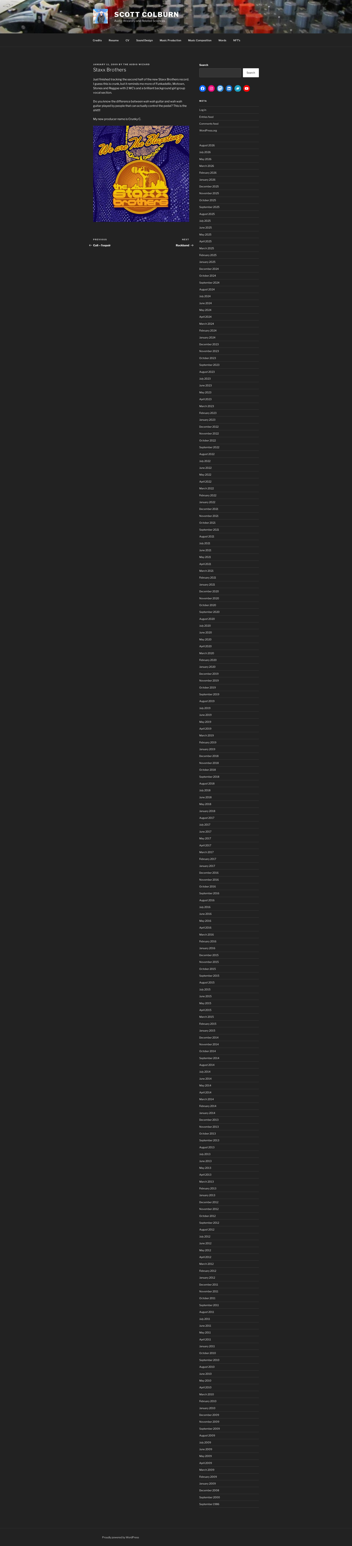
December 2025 (209, 186)
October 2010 (207, 1353)
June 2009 (205, 1449)
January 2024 (207, 337)
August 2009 (207, 1435)
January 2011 (207, 1346)
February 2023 (208, 412)
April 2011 (205, 1339)
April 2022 (205, 481)
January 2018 (207, 811)
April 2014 (205, 1092)
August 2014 (206, 1064)
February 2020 (208, 659)
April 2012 (205, 1257)
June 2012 (205, 1243)
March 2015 (206, 1016)
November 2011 (208, 1291)
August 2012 (206, 1229)
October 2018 (207, 769)
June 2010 (205, 1373)
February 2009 (208, 1476)
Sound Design (144, 40)
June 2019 (205, 714)
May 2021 (205, 557)
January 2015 (207, 1030)
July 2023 (205, 378)
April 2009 (205, 1463)
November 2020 (209, 598)
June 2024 (205, 303)
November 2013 (209, 1126)
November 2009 (209, 1421)
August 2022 (206, 454)
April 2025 (205, 241)
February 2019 (207, 742)
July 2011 (204, 1318)
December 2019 (209, 673)
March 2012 (206, 1263)
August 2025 (207, 213)
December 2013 (209, 1119)
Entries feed (206, 116)
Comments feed (208, 123)
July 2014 (204, 1071)
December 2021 (208, 508)
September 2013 (209, 1140)
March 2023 (206, 406)
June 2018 (205, 797)
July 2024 (205, 296)
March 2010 (206, 1394)
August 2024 (207, 289)
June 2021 (205, 550)
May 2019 (205, 721)
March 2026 (206, 165)
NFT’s (236, 40)
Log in (202, 109)
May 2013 (205, 1167)
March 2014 (206, 1099)
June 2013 (205, 1161)
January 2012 (207, 1277)
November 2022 (209, 433)
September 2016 (209, 893)
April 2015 (205, 1010)
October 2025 (207, 200)
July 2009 (205, 1442)
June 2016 (205, 913)
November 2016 (209, 879)
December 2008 (209, 1490)
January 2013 (207, 1195)
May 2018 (205, 804)
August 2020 (207, 618)
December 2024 (209, 268)
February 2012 (207, 1270)
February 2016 (207, 941)
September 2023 (209, 364)
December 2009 (209, 1414)
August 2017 (206, 817)
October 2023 (207, 358)
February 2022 (207, 495)
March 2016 (206, 934)
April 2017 (205, 845)
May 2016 (205, 920)
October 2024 (207, 275)
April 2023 (205, 399)
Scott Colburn (146, 14)
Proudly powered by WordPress (120, 1537)
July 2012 (204, 1236)
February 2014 (207, 1106)
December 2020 (209, 591)
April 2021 (205, 564)
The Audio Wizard (136, 64)
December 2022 (209, 426)
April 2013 (205, 1174)
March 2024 (206, 323)
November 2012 (209, 1208)
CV (127, 40)
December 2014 (209, 1037)
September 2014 (209, 1058)
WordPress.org (208, 130)
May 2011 (205, 1332)
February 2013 (207, 1188)
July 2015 (204, 989)
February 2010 (208, 1401)
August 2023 (207, 371)
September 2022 (209, 447)
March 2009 (206, 1469)
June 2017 (205, 831)
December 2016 (209, 872)
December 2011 (208, 1284)
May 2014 (205, 1085)
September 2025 (209, 207)
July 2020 (205, 625)
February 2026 (208, 172)
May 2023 (205, 392)
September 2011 (209, 1305)
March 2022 (206, 488)
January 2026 (207, 179)
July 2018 (204, 790)
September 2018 (209, 776)
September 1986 (209, 1504)
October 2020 (207, 605)
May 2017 (205, 838)
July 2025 (205, 220)
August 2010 (207, 1366)
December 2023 (209, 344)
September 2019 (209, 694)
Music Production (170, 40)
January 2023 (207, 419)
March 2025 (206, 248)
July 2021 (204, 543)
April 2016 (205, 927)
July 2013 (204, 1154)
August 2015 (206, 982)
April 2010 (205, 1387)
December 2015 (209, 955)
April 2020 (205, 646)
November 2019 (209, 680)
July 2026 (205, 152)
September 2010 (209, 1360)
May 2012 (205, 1250)
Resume (114, 40)
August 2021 (206, 536)
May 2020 (205, 639)
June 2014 (205, 1078)
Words (222, 40)
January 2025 (207, 261)
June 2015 (205, 996)
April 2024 (205, 316)
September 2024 (209, 282)
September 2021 (209, 529)
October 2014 (207, 1051)
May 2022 (205, 474)
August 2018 (206, 783)
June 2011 (205, 1325)
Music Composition (199, 40)
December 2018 (209, 755)
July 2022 (204, 461)
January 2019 (207, 749)
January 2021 (207, 584)
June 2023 (205, 385)
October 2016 (207, 886)
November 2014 (209, 1044)
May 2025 (205, 234)
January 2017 (207, 865)
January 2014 (207, 1112)
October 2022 (207, 440)
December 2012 (208, 1202)
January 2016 (207, 948)
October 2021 (207, 522)
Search (203, 64)
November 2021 (209, 515)
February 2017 (207, 858)
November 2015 (209, 961)
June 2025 (205, 227)
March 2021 (206, 570)
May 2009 (205, 1456)
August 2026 (207, 145)
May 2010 (205, 1380)
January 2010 (207, 1408)
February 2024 (208, 330)
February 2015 (207, 1023)
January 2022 (207, 502)
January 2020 (207, 666)
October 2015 (207, 968)
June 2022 (205, 467)
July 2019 (204, 708)
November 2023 (209, 351)
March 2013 (206, 1181)
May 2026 (205, 159)
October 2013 (207, 1133)
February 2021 (207, 577)
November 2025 (209, 193)
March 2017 (206, 852)
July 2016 (204, 907)
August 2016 (206, 900)
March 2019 (206, 735)
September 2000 (209, 1497)
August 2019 (206, 701)
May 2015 (205, 1003)
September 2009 (209, 1428)
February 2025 (208, 255)
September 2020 (209, 611)
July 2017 (204, 824)
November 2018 (209, 762)
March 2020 (206, 653)
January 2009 (207, 1483)
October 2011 (207, 1298)
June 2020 (205, 632)
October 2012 (207, 1215)
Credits (97, 40)
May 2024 (205, 309)
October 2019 (207, 687)
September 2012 (209, 1222)
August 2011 (206, 1311)
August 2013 (206, 1147)
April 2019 (205, 728)
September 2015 (209, 975)
